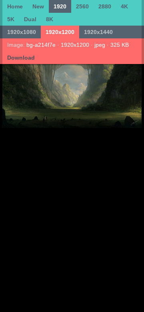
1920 (60, 6)
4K (124, 6)
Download (21, 57)
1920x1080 (21, 32)
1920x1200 (60, 32)
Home (15, 6)
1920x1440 (98, 32)
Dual (30, 19)
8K (49, 19)
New (38, 6)
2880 (104, 6)
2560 (82, 6)
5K (10, 19)
